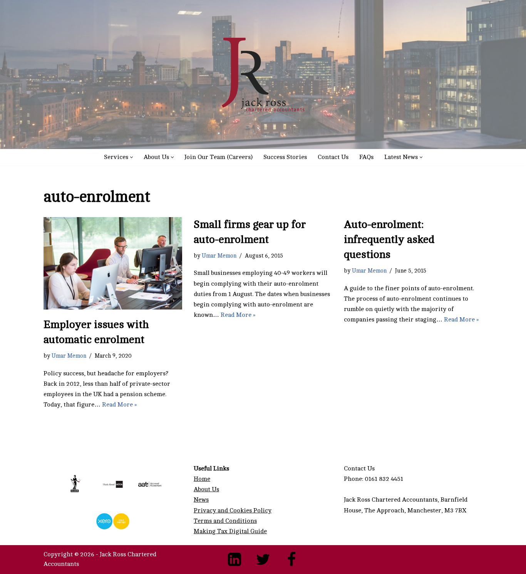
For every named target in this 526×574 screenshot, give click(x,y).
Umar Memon (69, 356)
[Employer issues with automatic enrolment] (113, 263)
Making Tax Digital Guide (230, 531)
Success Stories (285, 157)
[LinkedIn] (234, 559)
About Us (206, 489)
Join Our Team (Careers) (218, 157)
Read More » (119, 404)
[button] (131, 157)
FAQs (366, 157)
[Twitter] (263, 559)
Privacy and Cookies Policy (232, 510)
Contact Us (333, 157)
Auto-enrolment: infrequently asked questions (389, 239)
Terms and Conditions (225, 520)
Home (202, 478)
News (201, 499)
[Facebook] (291, 559)
